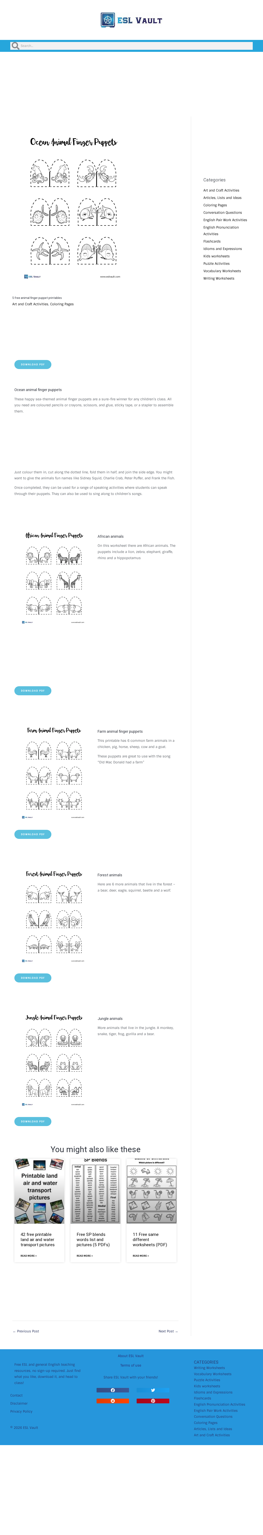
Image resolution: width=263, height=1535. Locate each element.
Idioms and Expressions (222, 249)
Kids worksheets (216, 256)
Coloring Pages (62, 304)
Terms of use (130, 1365)
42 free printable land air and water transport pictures (38, 1239)
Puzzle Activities (216, 263)
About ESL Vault (131, 1356)
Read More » (29, 1255)
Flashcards (212, 241)
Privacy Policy (21, 1411)
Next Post (168, 1331)
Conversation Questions (222, 212)
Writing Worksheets (218, 278)
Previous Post (26, 1331)
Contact (16, 1395)
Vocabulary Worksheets (222, 271)
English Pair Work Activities (225, 220)
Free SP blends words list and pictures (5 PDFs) (93, 1239)
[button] (113, 1390)
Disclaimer (19, 1403)
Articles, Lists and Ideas (222, 198)
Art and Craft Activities (30, 304)
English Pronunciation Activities (219, 1404)
